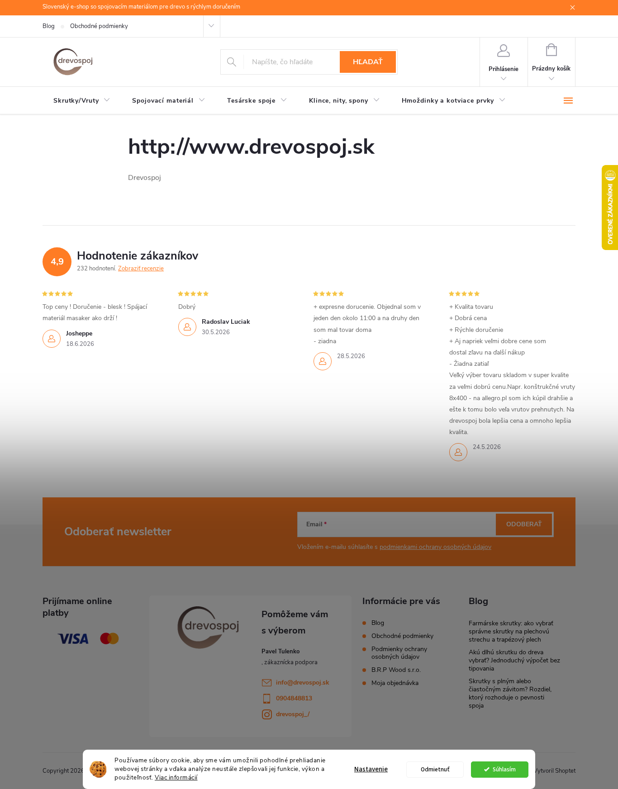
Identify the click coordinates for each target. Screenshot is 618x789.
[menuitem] (82, 101)
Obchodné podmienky (99, 26)
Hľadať (368, 62)
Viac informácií (176, 777)
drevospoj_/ (292, 714)
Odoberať (524, 524)
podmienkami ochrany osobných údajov (435, 547)
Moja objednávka (394, 683)
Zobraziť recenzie (141, 269)
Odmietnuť (435, 769)
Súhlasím (504, 769)
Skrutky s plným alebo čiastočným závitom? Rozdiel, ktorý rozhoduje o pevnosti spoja (510, 693)
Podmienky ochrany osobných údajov (399, 653)
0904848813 (294, 698)
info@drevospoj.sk (302, 682)
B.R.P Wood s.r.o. (396, 670)
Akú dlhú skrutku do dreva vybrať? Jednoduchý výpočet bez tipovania (514, 660)
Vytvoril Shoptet (554, 771)
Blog (49, 26)
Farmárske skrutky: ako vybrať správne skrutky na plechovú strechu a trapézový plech (511, 631)
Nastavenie (371, 769)
